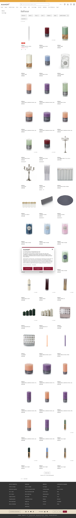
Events (58, 494)
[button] (2, 7)
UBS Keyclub (27, 496)
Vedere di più (47, 472)
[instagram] (26, 512)
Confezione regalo (46, 489)
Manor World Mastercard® (29, 491)
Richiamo (44, 499)
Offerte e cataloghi (28, 486)
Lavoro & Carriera (60, 489)
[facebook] (28, 512)
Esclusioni (44, 501)
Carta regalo (45, 486)
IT (60, 4)
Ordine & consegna (12, 486)
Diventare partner (46, 494)
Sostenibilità (59, 501)
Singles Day (27, 501)
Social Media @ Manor (28, 499)
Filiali (58, 491)
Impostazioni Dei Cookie (40, 515)
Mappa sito (24, 515)
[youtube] (31, 512)
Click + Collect (11, 491)
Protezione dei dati (32, 515)
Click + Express (11, 494)
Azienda (58, 486)
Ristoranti (58, 499)
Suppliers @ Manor (12, 496)
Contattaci (19, 515)
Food (58, 496)
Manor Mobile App (28, 494)
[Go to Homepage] (5, 4)
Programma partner (12, 499)
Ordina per (23, 15)
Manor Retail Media (12, 501)
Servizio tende (45, 491)
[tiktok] (33, 512)
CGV (27, 515)
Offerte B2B (45, 496)
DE (54, 511)
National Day (27, 506)
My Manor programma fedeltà (30, 489)
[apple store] (45, 512)
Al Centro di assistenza (14, 511)
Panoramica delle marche (53, 515)
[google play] (47, 512)
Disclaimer (46, 515)
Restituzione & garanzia (13, 489)
